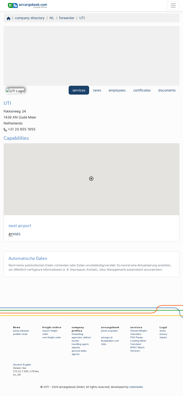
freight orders (51, 327)
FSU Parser (136, 337)
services (78, 90)
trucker (75, 340)
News (16, 327)
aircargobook (110, 327)
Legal (163, 327)
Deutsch (17, 364)
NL (52, 18)
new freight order (51, 337)
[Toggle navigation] (173, 5)
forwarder (66, 18)
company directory (30, 18)
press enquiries (109, 330)
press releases (21, 330)
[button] (91, 179)
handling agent (80, 344)
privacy (163, 334)
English (27, 364)
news (97, 90)
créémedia (136, 387)
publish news (20, 334)
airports (76, 347)
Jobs (103, 344)
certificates (142, 90)
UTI (82, 18)
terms (163, 330)
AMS (16, 234)
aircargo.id (106, 337)
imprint (163, 337)
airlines (87, 337)
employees (117, 90)
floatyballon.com (110, 340)
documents (167, 90)
